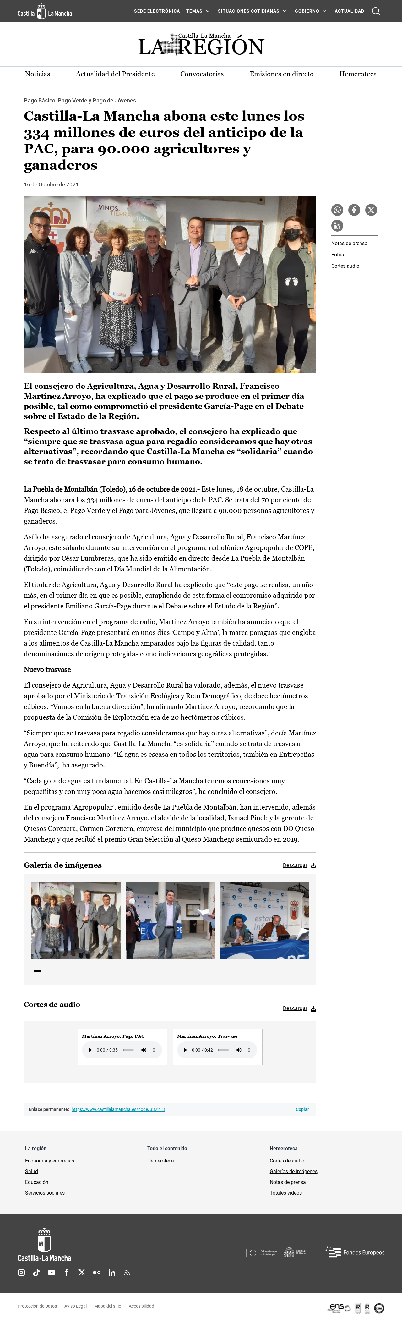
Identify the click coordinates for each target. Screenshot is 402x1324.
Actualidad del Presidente (115, 74)
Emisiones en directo (282, 74)
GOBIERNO (307, 11)
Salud (31, 1171)
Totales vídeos (286, 1193)
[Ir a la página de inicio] (45, 11)
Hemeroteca (358, 74)
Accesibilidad (141, 1306)
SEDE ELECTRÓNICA (157, 11)
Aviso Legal (75, 1306)
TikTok (36, 1272)
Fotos (337, 255)
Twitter (81, 1272)
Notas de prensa (349, 243)
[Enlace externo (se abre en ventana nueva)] (355, 1308)
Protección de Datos (37, 1306)
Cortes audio (345, 266)
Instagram (21, 1272)
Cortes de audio (287, 1161)
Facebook (66, 1272)
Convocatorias (202, 74)
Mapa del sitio (107, 1306)
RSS (126, 1272)
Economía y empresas (49, 1161)
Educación (36, 1182)
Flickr (96, 1272)
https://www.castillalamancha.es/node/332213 (118, 1109)
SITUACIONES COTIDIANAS (249, 11)
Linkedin (111, 1272)
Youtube (51, 1272)
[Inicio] (103, 1244)
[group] (123, 1046)
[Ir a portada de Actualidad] (201, 46)
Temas (194, 11)
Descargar (295, 865)
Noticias (37, 74)
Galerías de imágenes (294, 1171)
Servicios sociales (45, 1193)
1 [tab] (37, 971)
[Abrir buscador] (375, 11)
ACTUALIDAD (349, 11)
